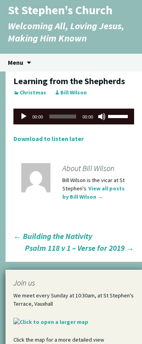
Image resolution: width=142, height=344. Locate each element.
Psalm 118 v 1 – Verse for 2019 (79, 248)
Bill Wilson (73, 92)
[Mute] (102, 116)
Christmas (33, 92)
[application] (73, 116)
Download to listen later (48, 139)
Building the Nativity (52, 236)
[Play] (24, 116)
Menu (15, 62)
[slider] (119, 116)
